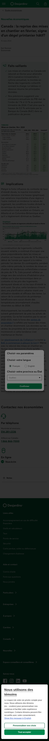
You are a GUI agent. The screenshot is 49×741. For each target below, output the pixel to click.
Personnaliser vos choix (24, 725)
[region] (24, 711)
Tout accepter (24, 732)
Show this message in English (17, 718)
